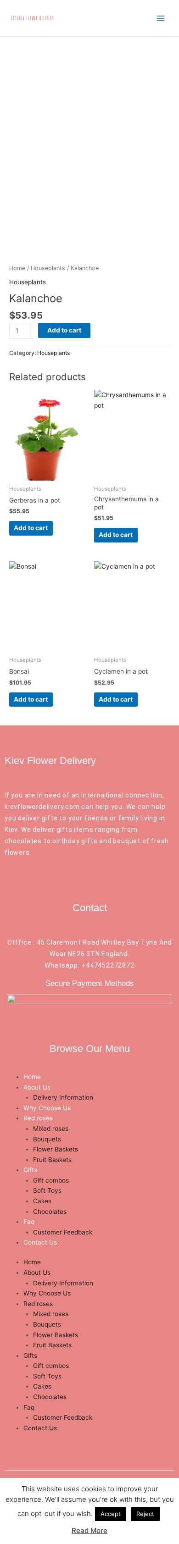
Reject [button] (145, 1513)
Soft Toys (47, 1190)
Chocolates (50, 1211)
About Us (36, 1087)
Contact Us (40, 1242)
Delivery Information (63, 1097)
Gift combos (51, 1180)
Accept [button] (111, 1513)
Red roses (38, 1118)
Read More (89, 1530)
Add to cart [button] (31, 527)
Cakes (42, 1201)
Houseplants (48, 268)
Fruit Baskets (52, 1159)
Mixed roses (50, 1128)
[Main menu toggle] (161, 18)
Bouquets (47, 1139)
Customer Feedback (62, 1232)
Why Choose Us (47, 1108)
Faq (28, 1221)
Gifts (30, 1169)
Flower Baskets (55, 1149)
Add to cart (64, 330)
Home (17, 268)
